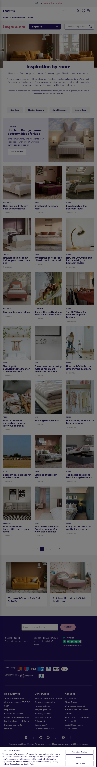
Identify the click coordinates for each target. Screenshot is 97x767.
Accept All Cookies (79, 752)
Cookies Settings (79, 763)
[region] (48, 757)
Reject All (79, 758)
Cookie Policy (29, 764)
